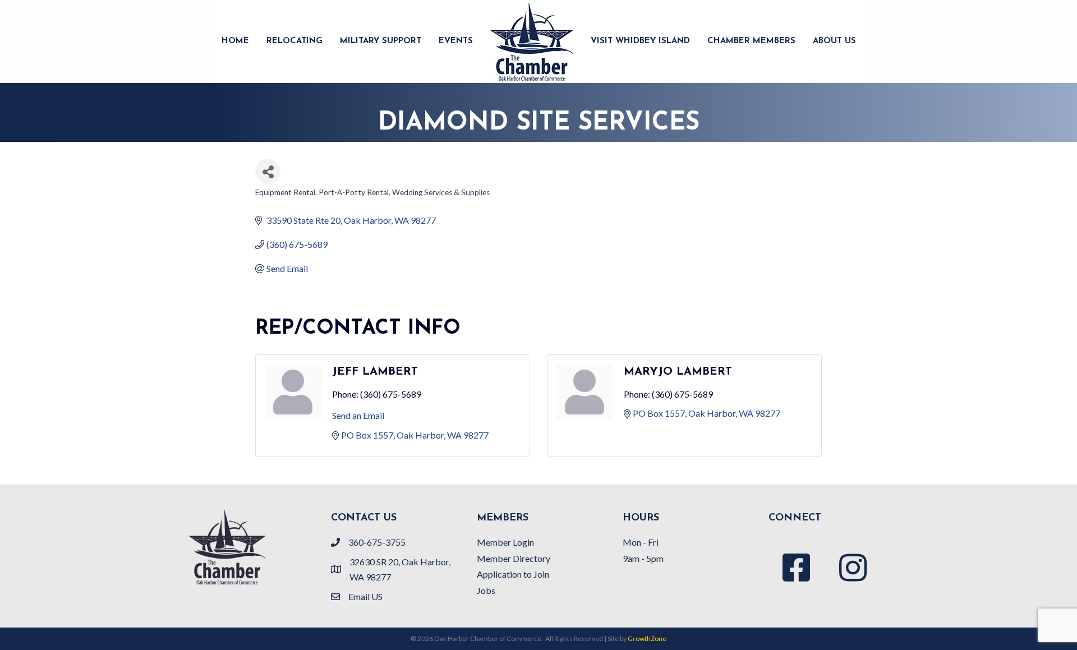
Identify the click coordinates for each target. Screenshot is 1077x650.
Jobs (486, 590)
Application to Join (513, 574)
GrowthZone (647, 638)
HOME (235, 41)
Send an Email (358, 415)
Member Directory (513, 558)
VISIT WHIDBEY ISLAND (640, 41)
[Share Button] (267, 171)
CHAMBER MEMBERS (751, 41)
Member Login (505, 542)
